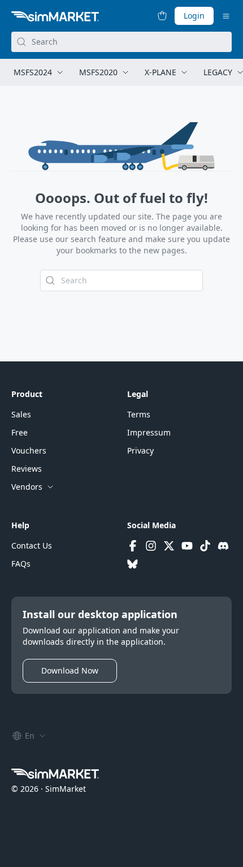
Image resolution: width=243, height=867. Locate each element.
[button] (21, 414)
